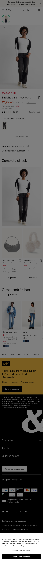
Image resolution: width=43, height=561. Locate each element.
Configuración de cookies (21, 550)
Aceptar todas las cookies (21, 557)
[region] (21, 547)
